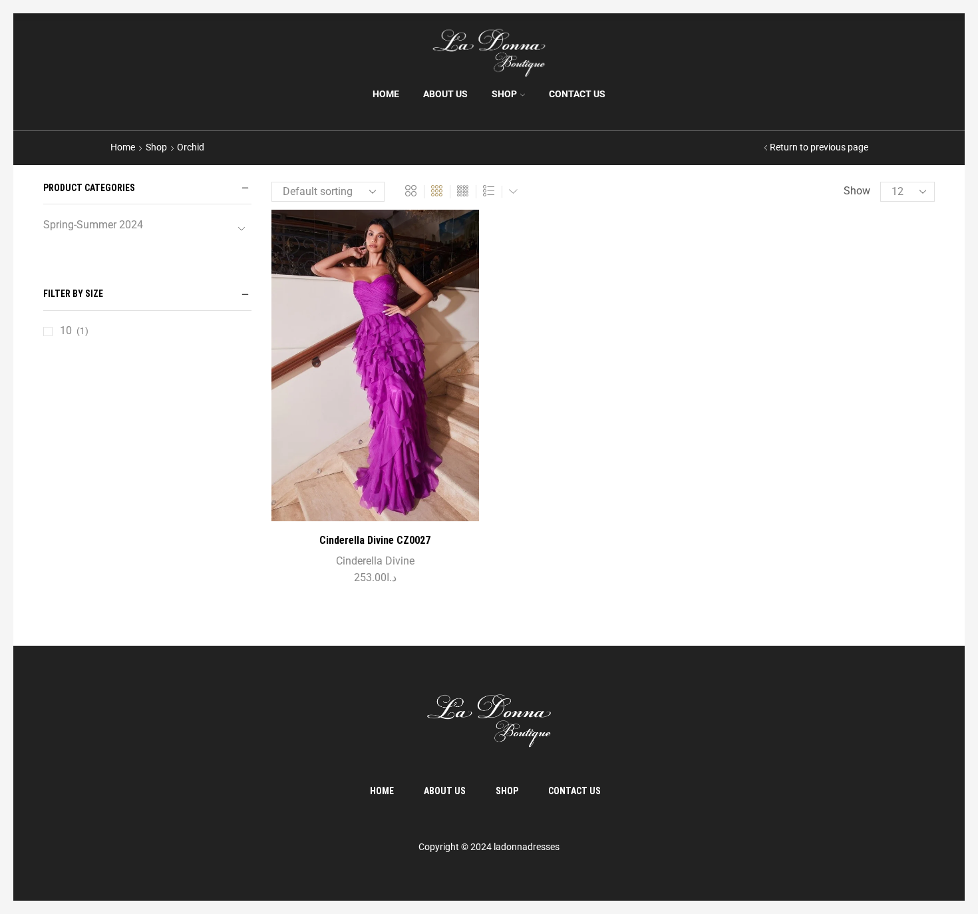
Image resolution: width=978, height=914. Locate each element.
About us (445, 94)
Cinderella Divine (375, 561)
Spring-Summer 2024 (93, 224)
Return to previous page (819, 147)
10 (66, 330)
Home (386, 94)
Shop (504, 94)
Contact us (577, 94)
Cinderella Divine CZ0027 (374, 540)
